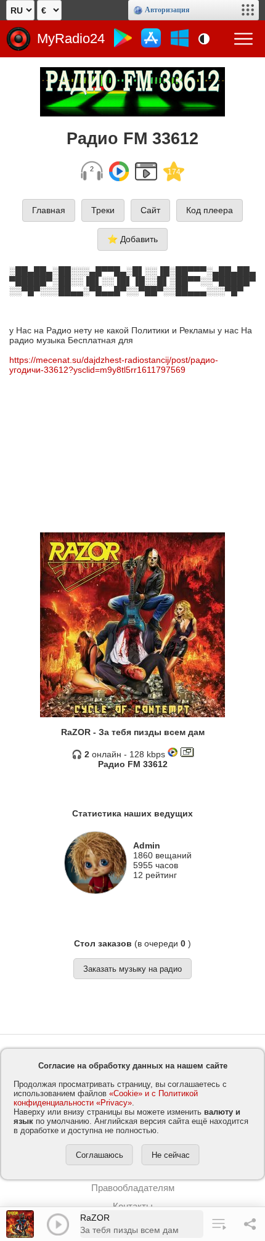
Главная (48, 210)
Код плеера (209, 210)
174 (174, 172)
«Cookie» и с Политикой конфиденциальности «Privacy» (106, 1098)
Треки (103, 210)
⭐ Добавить (132, 239)
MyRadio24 (71, 38)
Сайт (150, 210)
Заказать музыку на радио (132, 969)
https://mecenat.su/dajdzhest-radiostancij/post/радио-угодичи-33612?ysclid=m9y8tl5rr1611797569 (113, 365)
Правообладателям (132, 1187)
